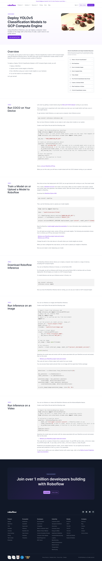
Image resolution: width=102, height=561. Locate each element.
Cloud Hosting (11, 533)
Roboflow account (49, 186)
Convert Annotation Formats (43, 533)
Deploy (9, 521)
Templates (24, 537)
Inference (24, 528)
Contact (83, 530)
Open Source (25, 533)
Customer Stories (56, 521)
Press (82, 528)
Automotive (54, 526)
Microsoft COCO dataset (68, 104)
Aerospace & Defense (57, 523)
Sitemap (64, 557)
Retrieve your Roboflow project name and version (51, 236)
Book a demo (83, 5)
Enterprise (10, 540)
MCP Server (40, 540)
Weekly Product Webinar (42, 530)
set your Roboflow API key (48, 166)
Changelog (39, 526)
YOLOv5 (68, 533)
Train (9, 526)
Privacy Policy (59, 557)
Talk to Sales (55, 492)
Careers (83, 526)
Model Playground (41, 537)
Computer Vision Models (42, 535)
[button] (20, 5)
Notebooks (24, 521)
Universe (10, 530)
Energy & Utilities (55, 530)
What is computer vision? (42, 528)
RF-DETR (69, 521)
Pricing (41, 5)
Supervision (25, 526)
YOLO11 (68, 528)
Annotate (10, 528)
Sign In (76, 5)
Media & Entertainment (57, 542)
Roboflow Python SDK (51, 193)
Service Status (84, 533)
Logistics (54, 537)
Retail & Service (55, 544)
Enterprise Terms (53, 557)
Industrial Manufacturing (57, 535)
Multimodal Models (71, 535)
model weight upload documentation (57, 226)
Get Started (90, 5)
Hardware (24, 535)
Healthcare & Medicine (57, 533)
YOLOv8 (68, 530)
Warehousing (55, 549)
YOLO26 (68, 526)
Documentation (40, 521)
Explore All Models (71, 537)
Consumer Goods (56, 528)
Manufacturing (55, 540)
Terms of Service (45, 557)
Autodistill (24, 523)
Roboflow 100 (25, 530)
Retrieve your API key (43, 238)
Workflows (10, 523)
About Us (83, 521)
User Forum (39, 523)
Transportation (55, 547)
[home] (12, 5)
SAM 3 (68, 523)
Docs (45, 5)
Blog (49, 5)
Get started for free (14, 37)
